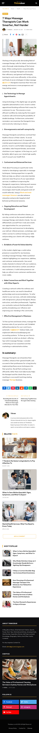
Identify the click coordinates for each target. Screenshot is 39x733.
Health (5, 13)
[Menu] (3, 3)
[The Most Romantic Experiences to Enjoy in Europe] (6, 604)
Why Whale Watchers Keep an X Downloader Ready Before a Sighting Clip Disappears (24, 563)
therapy (12, 380)
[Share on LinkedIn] (19, 34)
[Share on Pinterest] (16, 34)
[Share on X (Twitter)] (13, 34)
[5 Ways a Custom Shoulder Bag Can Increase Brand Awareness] (6, 572)
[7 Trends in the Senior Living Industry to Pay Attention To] (19, 448)
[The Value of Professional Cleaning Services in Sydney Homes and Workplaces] (6, 594)
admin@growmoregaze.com (15, 647)
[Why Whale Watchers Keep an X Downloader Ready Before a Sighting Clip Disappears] (6, 563)
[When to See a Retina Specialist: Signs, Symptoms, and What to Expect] (19, 479)
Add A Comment (19, 536)
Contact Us (22, 728)
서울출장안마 (15, 330)
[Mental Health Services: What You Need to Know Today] (19, 511)
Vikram (10, 29)
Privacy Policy (13, 728)
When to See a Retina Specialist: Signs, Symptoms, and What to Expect (24, 553)
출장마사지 (6, 83)
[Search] (36, 3)
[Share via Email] (22, 34)
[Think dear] (19, 3)
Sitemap (29, 728)
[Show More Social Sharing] (26, 34)
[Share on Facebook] (10, 34)
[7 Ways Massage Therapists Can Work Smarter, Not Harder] (19, 47)
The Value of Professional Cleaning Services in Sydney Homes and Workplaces (22, 594)
